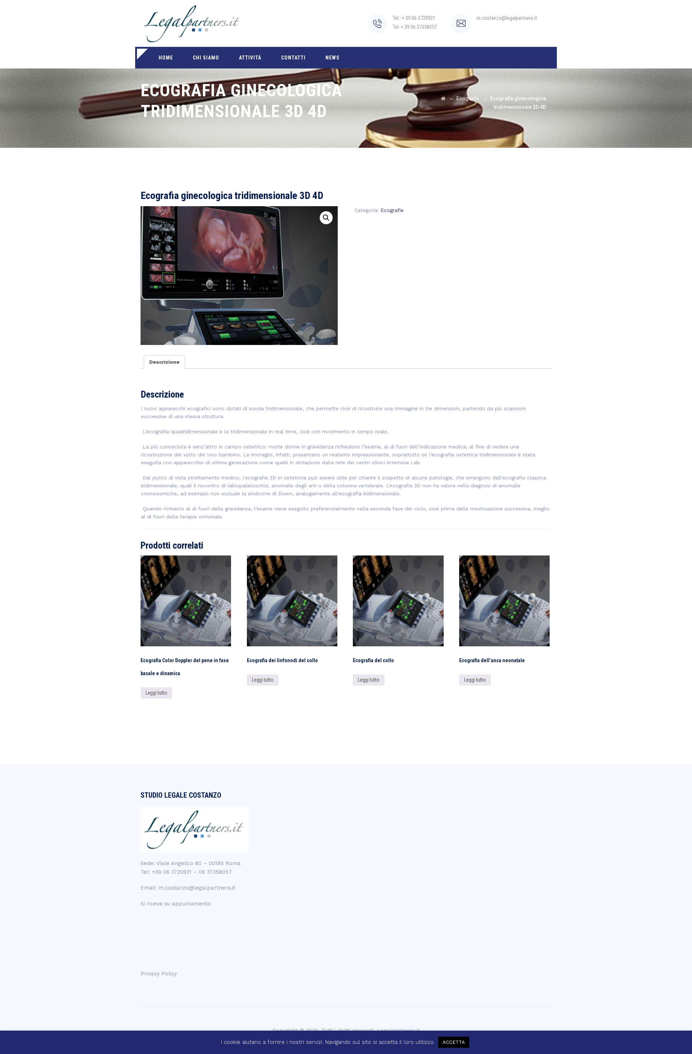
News (332, 58)
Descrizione (164, 362)
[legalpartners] (193, 23)
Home (166, 58)
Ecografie (392, 210)
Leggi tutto (156, 693)
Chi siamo (206, 58)
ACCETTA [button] (454, 1042)
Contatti (293, 58)
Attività (250, 58)
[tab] (164, 362)
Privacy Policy (159, 973)
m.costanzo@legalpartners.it (197, 888)
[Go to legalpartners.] (443, 98)
